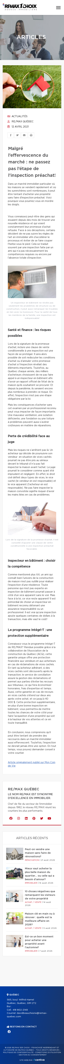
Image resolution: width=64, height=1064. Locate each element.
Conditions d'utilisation (48, 1052)
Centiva (39, 1060)
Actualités (19, 116)
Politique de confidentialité (18, 1052)
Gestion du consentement (33, 1055)
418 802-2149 (20, 1010)
